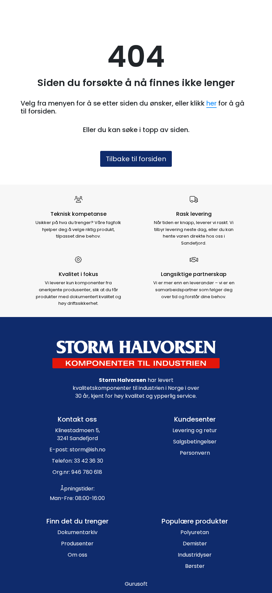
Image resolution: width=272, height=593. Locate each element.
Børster (195, 566)
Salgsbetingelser (195, 441)
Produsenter (77, 543)
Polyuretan (194, 532)
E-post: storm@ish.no (77, 449)
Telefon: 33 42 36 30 (77, 461)
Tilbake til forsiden (136, 158)
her (211, 103)
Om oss (77, 555)
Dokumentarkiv (77, 532)
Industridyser (195, 555)
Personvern (195, 453)
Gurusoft (136, 584)
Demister (195, 543)
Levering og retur (194, 430)
